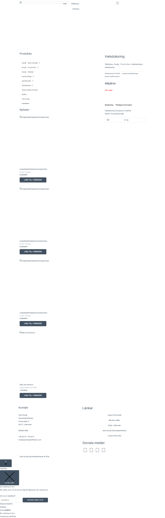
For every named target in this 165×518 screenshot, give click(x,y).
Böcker (24, 94)
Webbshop (75, 4)
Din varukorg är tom (7, 513)
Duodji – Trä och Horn (29, 67)
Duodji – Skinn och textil (30, 63)
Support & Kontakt (114, 415)
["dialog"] (82, 492)
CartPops (12, 516)
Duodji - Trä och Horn (122, 64)
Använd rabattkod (35, 500)
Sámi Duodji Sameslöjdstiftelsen (114, 431)
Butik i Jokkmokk (114, 425)
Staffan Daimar (115, 76)
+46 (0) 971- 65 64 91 (26, 437)
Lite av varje (25, 99)
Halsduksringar (136, 64)
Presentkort (25, 103)
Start (65, 4)
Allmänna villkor (114, 420)
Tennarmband (26, 85)
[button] (117, 3)
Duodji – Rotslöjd (27, 72)
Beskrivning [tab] (109, 105)
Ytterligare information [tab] (123, 105)
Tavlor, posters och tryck (30, 90)
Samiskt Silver (26, 81)
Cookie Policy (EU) (114, 436)
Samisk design (27, 76)
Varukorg (75, 9)
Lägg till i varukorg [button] (33, 180)
